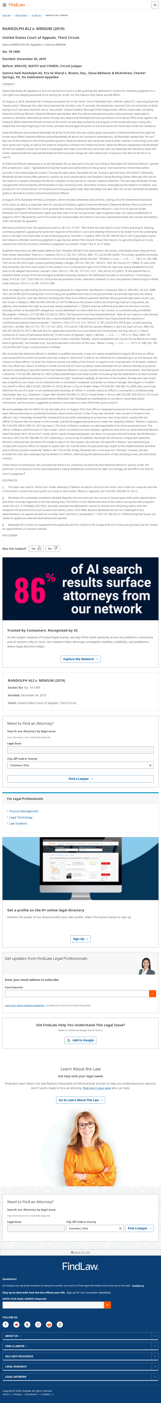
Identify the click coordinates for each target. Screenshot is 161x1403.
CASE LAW (6, 15)
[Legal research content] (155, 1366)
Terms (6, 1394)
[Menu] (4, 5)
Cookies (46, 1394)
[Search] (155, 4)
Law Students (18, 823)
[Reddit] (49, 1324)
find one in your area (97, 1088)
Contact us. (138, 1285)
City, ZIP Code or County (22, 758)
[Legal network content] (155, 1376)
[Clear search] (150, 765)
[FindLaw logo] (18, 5)
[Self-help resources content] (155, 1356)
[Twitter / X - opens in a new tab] (27, 1324)
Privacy (17, 1394)
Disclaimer (31, 1394)
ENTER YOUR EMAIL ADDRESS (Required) (24, 1298)
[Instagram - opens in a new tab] (38, 1324)
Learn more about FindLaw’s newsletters (25, 1005)
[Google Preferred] (60, 1324)
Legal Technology (20, 817)
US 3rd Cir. (36, 15)
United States (21, 15)
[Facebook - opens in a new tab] (6, 1324)
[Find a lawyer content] (155, 1346)
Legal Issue (14, 743)
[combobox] (80, 750)
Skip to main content (80, 3)
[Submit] (152, 993)
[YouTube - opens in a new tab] (16, 1324)
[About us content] (155, 1335)
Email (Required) (14, 987)
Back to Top (82, 1252)
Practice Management (24, 811)
